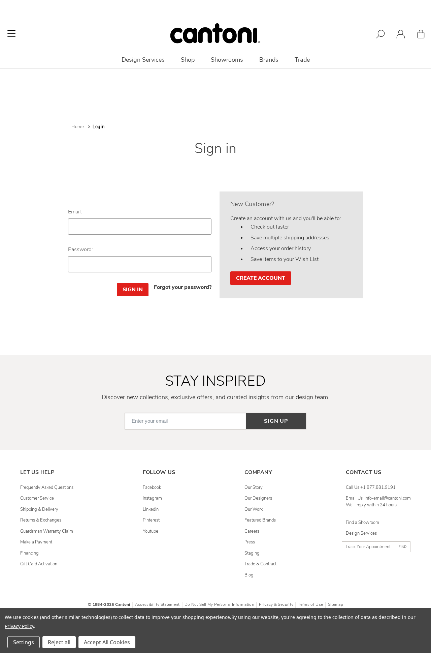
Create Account (260, 278)
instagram (152, 498)
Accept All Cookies (107, 642)
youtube (150, 531)
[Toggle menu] (11, 34)
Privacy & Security (276, 604)
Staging (252, 553)
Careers (251, 531)
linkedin (151, 509)
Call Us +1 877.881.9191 (371, 487)
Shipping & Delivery (39, 509)
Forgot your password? (182, 287)
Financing (29, 553)
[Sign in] (401, 35)
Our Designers (258, 498)
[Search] (380, 35)
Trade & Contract (260, 564)
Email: (75, 211)
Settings (23, 642)
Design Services (361, 533)
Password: (80, 249)
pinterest (151, 520)
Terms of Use (310, 604)
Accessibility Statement (157, 604)
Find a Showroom (362, 523)
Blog (249, 575)
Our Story (253, 487)
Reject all (59, 642)
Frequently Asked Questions (46, 487)
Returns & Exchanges (40, 520)
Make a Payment (36, 542)
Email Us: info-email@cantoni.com (378, 498)
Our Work (253, 509)
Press (249, 542)
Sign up (276, 421)
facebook (152, 487)
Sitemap (335, 604)
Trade (302, 60)
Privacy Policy (19, 626)
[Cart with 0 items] (421, 35)
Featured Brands (260, 520)
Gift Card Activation (38, 564)
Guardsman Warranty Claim (46, 531)
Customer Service (37, 498)
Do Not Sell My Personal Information (219, 604)
